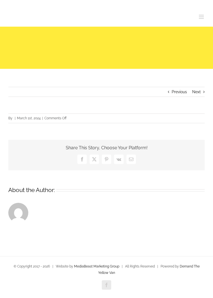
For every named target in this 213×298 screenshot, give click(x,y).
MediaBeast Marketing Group (96, 266)
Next (196, 92)
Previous (179, 92)
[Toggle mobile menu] (202, 17)
